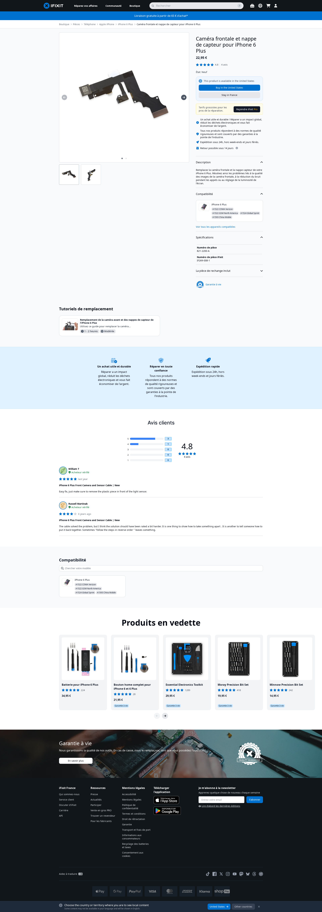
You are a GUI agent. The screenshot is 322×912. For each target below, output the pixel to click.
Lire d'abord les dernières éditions (221, 806)
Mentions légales (131, 799)
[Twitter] (221, 874)
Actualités (96, 799)
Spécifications (204, 237)
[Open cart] (268, 5)
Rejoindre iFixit (246, 109)
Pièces (76, 24)
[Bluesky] (248, 874)
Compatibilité (204, 194)
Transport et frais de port (136, 829)
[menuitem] (85, 5)
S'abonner (254, 799)
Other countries (243, 906)
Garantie (127, 824)
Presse (94, 794)
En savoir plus (76, 760)
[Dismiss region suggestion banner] (259, 906)
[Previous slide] (157, 716)
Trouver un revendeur (103, 815)
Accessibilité (129, 794)
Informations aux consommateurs (131, 837)
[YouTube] (235, 874)
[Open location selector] (260, 5)
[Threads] (254, 874)
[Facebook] (214, 874)
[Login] (275, 5)
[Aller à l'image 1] (122, 158)
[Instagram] (228, 874)
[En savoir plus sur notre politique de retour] (236, 148)
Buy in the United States (229, 87)
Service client (66, 799)
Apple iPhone (106, 24)
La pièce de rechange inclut (213, 271)
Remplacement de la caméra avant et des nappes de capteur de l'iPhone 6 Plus (116, 321)
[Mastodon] (241, 874)
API (61, 815)
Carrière (63, 810)
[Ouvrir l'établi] (252, 5)
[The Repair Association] (261, 874)
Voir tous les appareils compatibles (215, 226)
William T (73, 468)
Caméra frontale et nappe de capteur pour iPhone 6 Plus (168, 24)
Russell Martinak (78, 503)
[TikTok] (208, 874)
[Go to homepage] (55, 6)
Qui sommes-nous (69, 794)
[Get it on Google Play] (167, 811)
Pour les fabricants (101, 821)
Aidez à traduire (68, 873)
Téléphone (90, 24)
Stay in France (229, 95)
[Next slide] (165, 716)
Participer (96, 805)
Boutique (64, 24)
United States (217, 906)
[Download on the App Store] (166, 800)
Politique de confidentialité (130, 806)
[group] (64, 97)
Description (203, 162)
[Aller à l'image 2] (126, 158)
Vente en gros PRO (101, 810)
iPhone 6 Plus (125, 24)
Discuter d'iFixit (67, 805)
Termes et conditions (134, 813)
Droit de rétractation (133, 819)
